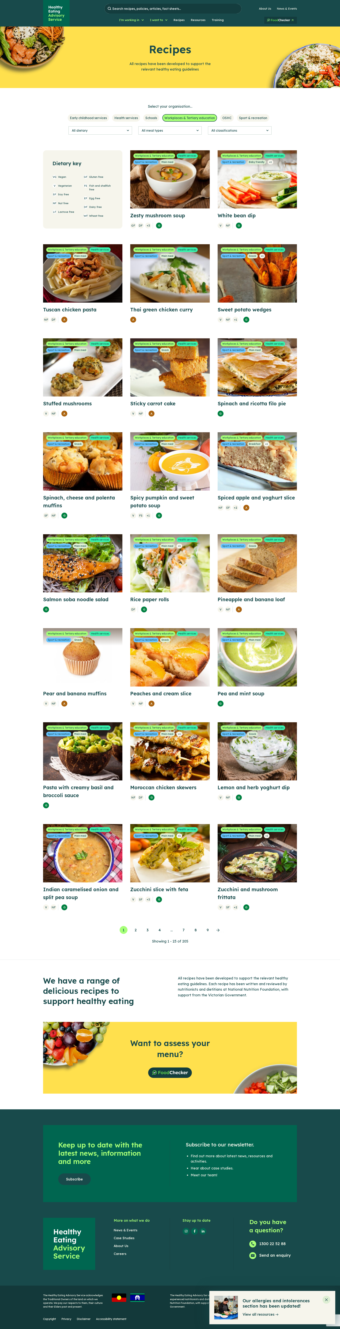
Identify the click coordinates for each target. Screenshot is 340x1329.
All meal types (152, 130)
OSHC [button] (227, 118)
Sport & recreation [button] (253, 118)
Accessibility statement (111, 1319)
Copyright (49, 1319)
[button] (131, 20)
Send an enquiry (275, 1255)
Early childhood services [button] (88, 118)
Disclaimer (84, 1319)
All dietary (80, 130)
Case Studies (124, 1238)
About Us (265, 8)
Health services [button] (126, 118)
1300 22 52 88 (272, 1243)
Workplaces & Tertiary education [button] (189, 118)
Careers (120, 1254)
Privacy (66, 1319)
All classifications (224, 130)
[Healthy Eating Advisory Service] (56, 13)
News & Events (287, 8)
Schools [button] (151, 118)
